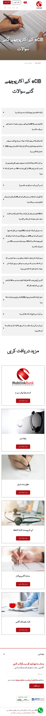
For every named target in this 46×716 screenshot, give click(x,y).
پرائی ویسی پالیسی (20, 713)
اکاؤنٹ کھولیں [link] (16, 2)
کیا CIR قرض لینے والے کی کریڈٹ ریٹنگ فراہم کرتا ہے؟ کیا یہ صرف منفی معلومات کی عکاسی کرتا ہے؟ (25, 216)
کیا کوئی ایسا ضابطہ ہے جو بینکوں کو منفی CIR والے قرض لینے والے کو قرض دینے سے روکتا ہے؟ (23, 199)
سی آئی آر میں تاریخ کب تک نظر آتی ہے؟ (31, 314)
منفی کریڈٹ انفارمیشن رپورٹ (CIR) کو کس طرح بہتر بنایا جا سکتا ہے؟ (24, 300)
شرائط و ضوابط (19, 680)
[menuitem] (17, 8)
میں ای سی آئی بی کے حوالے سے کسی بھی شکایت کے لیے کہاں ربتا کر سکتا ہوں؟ (24, 328)
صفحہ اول (38, 63)
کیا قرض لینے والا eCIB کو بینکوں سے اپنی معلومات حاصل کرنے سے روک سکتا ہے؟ (24, 127)
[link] (39, 5)
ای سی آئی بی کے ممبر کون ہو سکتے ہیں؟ (31, 185)
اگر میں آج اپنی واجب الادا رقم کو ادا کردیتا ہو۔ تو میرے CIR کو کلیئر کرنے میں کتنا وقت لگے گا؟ (24, 283)
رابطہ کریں (41, 654)
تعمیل (13, 713)
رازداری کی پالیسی (30, 680)
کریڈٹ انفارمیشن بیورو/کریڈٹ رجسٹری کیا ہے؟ (29, 112)
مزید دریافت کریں (23, 401)
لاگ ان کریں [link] (7, 2)
